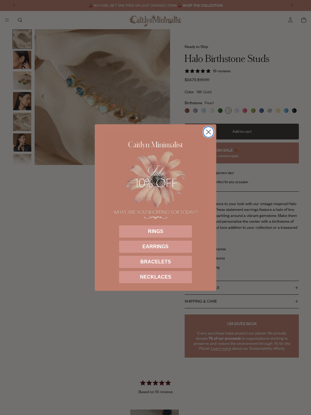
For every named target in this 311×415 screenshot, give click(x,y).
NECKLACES (155, 277)
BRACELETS (155, 261)
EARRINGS (155, 246)
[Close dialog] (208, 132)
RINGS (155, 231)
